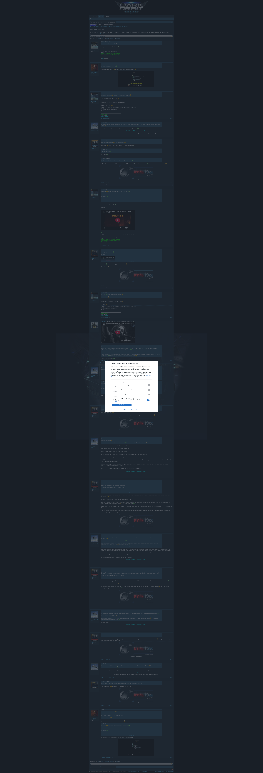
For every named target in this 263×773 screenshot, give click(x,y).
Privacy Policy (139, 409)
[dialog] (131, 386)
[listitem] (131, 382)
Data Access (131, 409)
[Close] (155, 363)
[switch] (148, 385)
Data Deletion (124, 409)
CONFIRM (121, 404)
